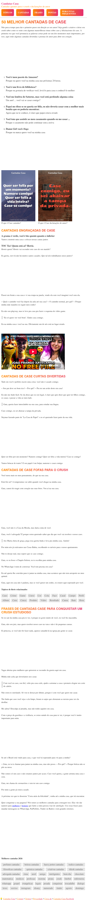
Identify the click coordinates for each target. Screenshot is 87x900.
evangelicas (27, 883)
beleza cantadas (32, 864)
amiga (42, 874)
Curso (31, 595)
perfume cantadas (11, 864)
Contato (20, 898)
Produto (33, 600)
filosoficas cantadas (12, 869)
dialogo (80, 883)
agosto (69, 888)
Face (54, 595)
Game (22, 595)
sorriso (14, 888)
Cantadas (23, 12)
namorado (48, 888)
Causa (65, 600)
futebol (68, 878)
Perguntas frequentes (69, 12)
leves (5, 888)
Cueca (23, 600)
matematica (7, 878)
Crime (13, 595)
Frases (38, 12)
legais (38, 883)
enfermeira (79, 878)
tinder (59, 888)
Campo (72, 595)
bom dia (67, 874)
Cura (14, 600)
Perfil (81, 595)
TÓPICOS (7, 12)
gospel (17, 883)
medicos (20, 878)
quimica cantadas (34, 869)
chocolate (79, 874)
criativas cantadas (56, 869)
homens (25, 805)
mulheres (16, 805)
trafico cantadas (76, 864)
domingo (80, 888)
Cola (47, 595)
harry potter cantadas (54, 864)
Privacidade (38, 898)
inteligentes (54, 874)
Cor (39, 595)
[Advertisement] (43, 57)
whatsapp (6, 883)
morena (41, 878)
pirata (50, 878)
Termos (28, 898)
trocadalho (70, 883)
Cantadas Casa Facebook (63, 898)
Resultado (54, 600)
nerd (34, 874)
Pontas (52, 12)
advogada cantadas (11, 874)
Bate (73, 600)
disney (37, 888)
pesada (47, 883)
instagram (25, 888)
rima (26, 874)
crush (59, 878)
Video (43, 600)
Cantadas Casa (9, 898)
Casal (62, 595)
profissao (31, 878)
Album (5, 600)
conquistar (57, 883)
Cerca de (48, 898)
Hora (81, 600)
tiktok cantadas (76, 869)
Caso (4, 595)
